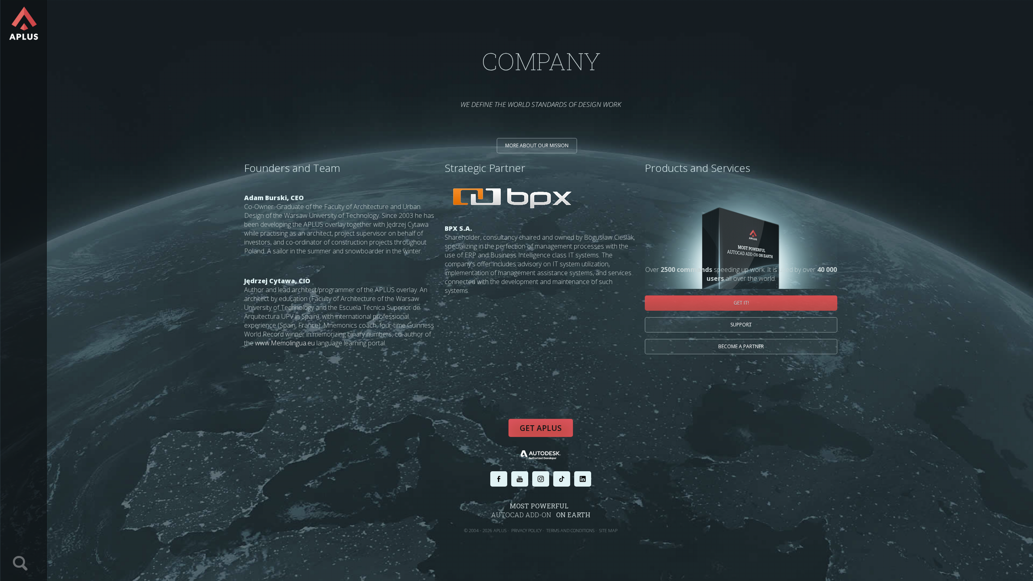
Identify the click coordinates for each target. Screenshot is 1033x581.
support (741, 324)
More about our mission (537, 145)
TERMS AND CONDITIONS (570, 530)
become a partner (741, 346)
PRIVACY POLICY (526, 530)
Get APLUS (541, 428)
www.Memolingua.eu (285, 343)
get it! (741, 302)
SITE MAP (608, 530)
